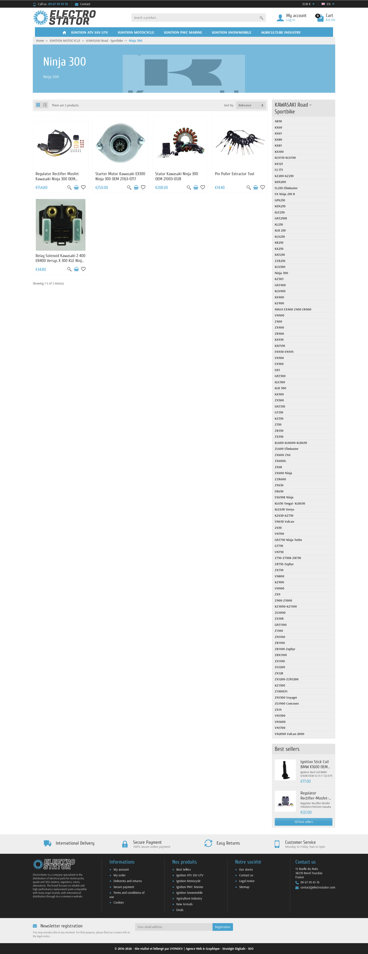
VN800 (279, 576)
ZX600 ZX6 (282, 455)
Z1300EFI (281, 691)
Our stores (246, 869)
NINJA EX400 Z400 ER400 (293, 309)
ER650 (279, 491)
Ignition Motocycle (188, 881)
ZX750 (279, 570)
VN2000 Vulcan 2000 (289, 734)
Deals (179, 910)
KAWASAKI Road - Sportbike (293, 108)
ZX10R (279, 618)
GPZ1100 (281, 625)
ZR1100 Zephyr (285, 649)
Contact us (246, 875)
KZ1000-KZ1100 (286, 606)
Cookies (119, 902)
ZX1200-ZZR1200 (287, 679)
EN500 (279, 358)
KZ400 (279, 303)
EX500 (279, 364)
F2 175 (279, 170)
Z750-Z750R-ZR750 (288, 558)
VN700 (279, 534)
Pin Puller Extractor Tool (234, 173)
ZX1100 (280, 661)
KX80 (278, 139)
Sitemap (244, 887)
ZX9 (277, 594)
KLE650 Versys (284, 509)
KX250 (279, 249)
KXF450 (280, 346)
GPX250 (280, 200)
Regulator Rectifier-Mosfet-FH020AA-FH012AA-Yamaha (315, 801)
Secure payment (124, 887)
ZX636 (279, 485)
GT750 (279, 546)
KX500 (279, 394)
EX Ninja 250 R (285, 194)
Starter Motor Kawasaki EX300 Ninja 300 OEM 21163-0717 (120, 176)
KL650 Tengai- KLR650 (290, 503)
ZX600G (280, 461)
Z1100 (279, 631)
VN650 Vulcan (284, 521)
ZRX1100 (281, 655)
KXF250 (280, 255)
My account (121, 869)
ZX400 (279, 327)
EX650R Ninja (284, 497)
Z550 (278, 424)
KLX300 (280, 267)
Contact (85, 4)
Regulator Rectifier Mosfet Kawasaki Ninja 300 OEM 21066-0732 (57, 178)
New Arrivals (184, 904)
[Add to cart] (76, 187)
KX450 (279, 340)
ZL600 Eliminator (286, 449)
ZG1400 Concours (287, 703)
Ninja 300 (281, 273)
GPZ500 (280, 376)
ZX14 (278, 710)
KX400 (279, 297)
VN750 (279, 552)
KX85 (278, 145)
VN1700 (280, 728)
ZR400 (279, 334)
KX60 (278, 127)
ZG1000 (280, 613)
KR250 (279, 242)
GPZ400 (280, 285)
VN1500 (280, 716)
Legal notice (246, 881)
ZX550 (279, 437)
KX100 (279, 152)
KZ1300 (280, 685)
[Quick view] (69, 187)
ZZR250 (280, 261)
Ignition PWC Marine (189, 887)
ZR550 (279, 431)
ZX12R (279, 673)
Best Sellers (183, 869)
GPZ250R (281, 218)
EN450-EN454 (284, 352)
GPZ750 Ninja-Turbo (288, 540)
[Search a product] (261, 17)
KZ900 (279, 582)
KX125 (279, 164)
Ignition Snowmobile (189, 893)
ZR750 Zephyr (284, 564)
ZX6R (278, 467)
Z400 (278, 321)
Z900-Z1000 (283, 600)
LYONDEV (176, 949)
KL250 (279, 224)
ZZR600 (280, 479)
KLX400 (280, 291)
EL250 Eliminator (286, 188)
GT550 (279, 412)
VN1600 (280, 722)
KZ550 (279, 418)
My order (120, 875)
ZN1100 (280, 637)
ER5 (277, 370)
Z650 (278, 528)
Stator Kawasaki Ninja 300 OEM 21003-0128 (176, 176)
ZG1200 (280, 667)
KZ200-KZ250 (284, 176)
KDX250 (280, 206)
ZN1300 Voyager (286, 697)
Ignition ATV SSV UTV (189, 875)
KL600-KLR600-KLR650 (291, 443)
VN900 (279, 588)
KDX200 (280, 182)
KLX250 (280, 237)
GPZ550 (280, 406)
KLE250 (280, 212)
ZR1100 (280, 643)
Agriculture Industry (189, 898)
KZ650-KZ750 (284, 515)
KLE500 (280, 382)
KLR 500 (280, 388)
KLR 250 (280, 230)
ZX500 (279, 400)
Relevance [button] (245, 105)
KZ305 (279, 279)
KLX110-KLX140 (285, 158)
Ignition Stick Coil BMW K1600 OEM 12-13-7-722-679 (314, 766)
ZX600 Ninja (283, 473)
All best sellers (304, 822)
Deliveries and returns (128, 881)
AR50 (278, 121)
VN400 (279, 315)
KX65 (278, 133)
